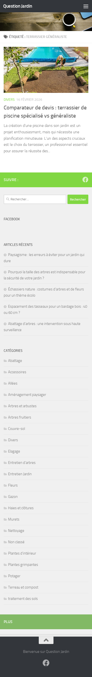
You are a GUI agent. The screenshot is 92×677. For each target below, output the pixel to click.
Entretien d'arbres (22, 462)
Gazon (13, 496)
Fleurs (13, 485)
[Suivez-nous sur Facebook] (85, 180)
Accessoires (17, 372)
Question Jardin (17, 6)
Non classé (16, 542)
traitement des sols (23, 598)
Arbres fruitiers (19, 417)
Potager (14, 576)
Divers (9, 100)
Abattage (15, 360)
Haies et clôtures (21, 508)
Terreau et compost (23, 587)
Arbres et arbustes (22, 406)
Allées (12, 383)
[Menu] (86, 6)
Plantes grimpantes (23, 564)
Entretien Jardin (20, 474)
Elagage (14, 451)
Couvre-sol (16, 428)
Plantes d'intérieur (22, 553)
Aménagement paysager (27, 394)
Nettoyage (16, 530)
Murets (13, 519)
